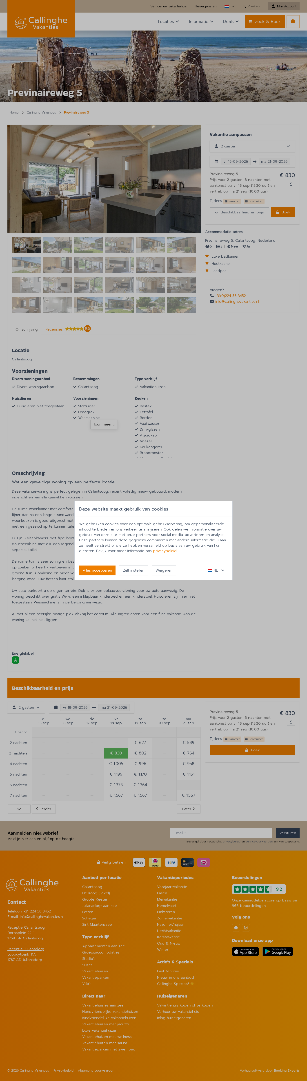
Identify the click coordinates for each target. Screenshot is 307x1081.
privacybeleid (165, 551)
